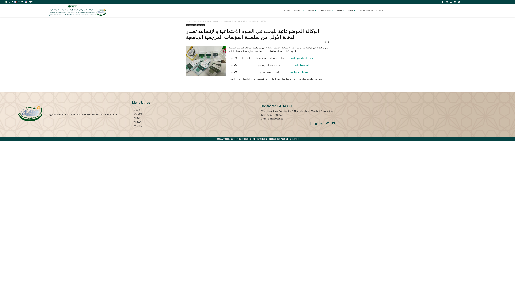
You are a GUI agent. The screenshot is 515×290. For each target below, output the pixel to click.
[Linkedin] (451, 2)
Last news (201, 25)
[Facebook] (443, 2)
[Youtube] (459, 2)
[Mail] (455, 2)
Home (188, 21)
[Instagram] (447, 2)
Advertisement (198, 21)
